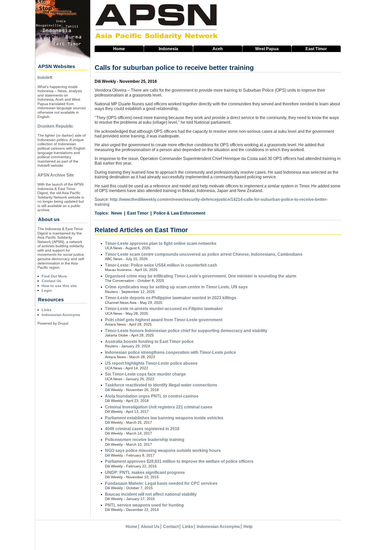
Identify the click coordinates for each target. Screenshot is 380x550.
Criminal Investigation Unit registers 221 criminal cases (158, 407)
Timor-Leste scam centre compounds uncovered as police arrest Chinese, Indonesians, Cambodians (203, 254)
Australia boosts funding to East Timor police (149, 341)
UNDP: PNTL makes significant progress (145, 472)
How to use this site (59, 286)
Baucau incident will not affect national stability (151, 494)
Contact (171, 526)
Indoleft (44, 77)
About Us (150, 526)
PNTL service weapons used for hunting (144, 505)
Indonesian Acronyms (61, 315)
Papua (267, 49)
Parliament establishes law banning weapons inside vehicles (164, 418)
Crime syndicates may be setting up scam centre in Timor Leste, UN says (176, 287)
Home (119, 49)
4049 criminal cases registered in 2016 (142, 429)
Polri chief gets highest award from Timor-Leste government (163, 320)
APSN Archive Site (55, 175)
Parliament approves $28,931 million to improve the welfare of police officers (179, 461)
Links (46, 310)
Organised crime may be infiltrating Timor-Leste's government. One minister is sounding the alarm (200, 276)
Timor (316, 49)
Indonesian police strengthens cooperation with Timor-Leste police (170, 352)
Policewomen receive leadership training (144, 439)
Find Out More (54, 276)
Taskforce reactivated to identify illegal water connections (161, 385)
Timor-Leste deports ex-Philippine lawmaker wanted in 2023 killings (170, 298)
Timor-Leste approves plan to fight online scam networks (160, 243)
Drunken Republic (55, 126)
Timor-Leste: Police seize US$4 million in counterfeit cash (161, 265)
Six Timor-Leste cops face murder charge (145, 374)
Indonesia (168, 49)
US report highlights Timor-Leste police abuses (151, 363)
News (116, 213)
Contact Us (51, 281)
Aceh (217, 49)
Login (47, 290)
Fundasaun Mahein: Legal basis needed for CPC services (161, 483)
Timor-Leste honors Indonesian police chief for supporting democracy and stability (186, 330)
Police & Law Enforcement (179, 213)
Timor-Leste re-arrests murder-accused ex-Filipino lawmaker (164, 308)
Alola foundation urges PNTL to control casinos (152, 396)
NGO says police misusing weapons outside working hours (163, 450)
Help (248, 526)
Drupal (63, 323)
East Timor (137, 213)
